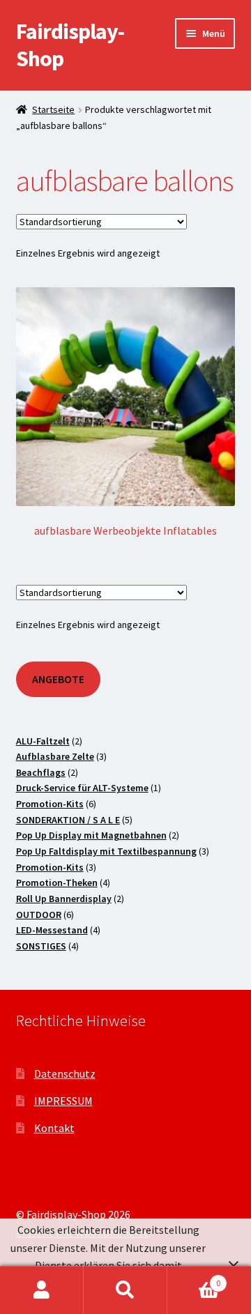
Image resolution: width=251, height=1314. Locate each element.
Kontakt (54, 1128)
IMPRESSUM (63, 1101)
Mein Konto (42, 1290)
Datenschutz (65, 1073)
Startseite (53, 109)
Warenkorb (193, 1278)
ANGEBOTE (58, 679)
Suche (125, 1290)
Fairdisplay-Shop (70, 44)
